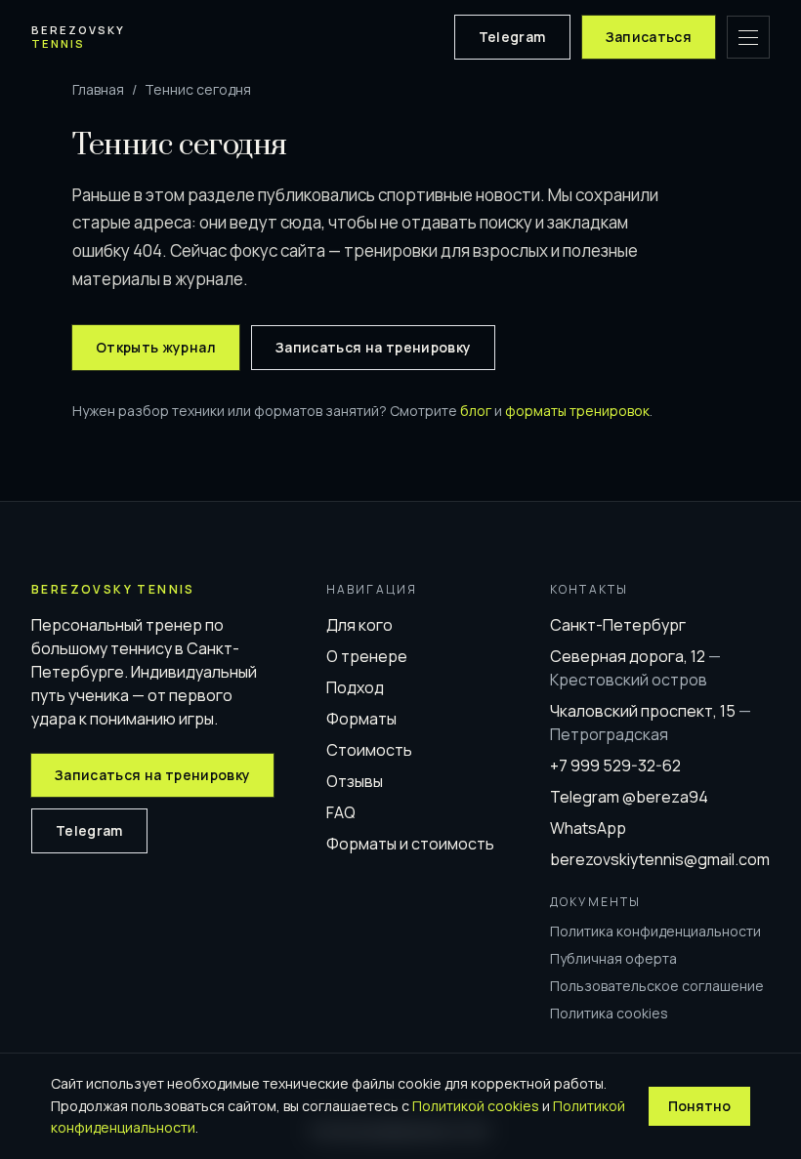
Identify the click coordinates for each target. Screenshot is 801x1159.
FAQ (341, 812)
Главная (98, 89)
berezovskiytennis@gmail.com (660, 859)
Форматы (361, 718)
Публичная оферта (613, 958)
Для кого (359, 625)
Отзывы (354, 781)
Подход (355, 687)
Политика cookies (609, 1013)
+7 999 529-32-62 (615, 765)
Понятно (699, 1106)
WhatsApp (588, 828)
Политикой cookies (475, 1106)
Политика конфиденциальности (655, 931)
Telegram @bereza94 (629, 796)
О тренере (366, 656)
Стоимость (369, 750)
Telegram (512, 36)
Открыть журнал (156, 347)
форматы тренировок (577, 410)
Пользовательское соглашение (657, 985)
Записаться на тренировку (373, 347)
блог (475, 410)
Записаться (649, 36)
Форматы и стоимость (410, 843)
